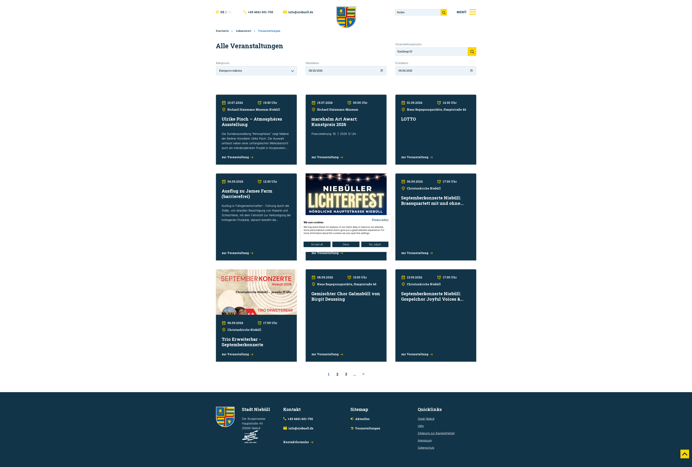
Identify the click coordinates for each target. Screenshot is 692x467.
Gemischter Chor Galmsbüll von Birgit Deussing (336, 271)
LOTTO (400, 97)
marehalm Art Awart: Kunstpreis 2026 (330, 97)
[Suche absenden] (444, 12)
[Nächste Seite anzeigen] (363, 374)
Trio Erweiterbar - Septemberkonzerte (240, 271)
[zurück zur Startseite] (346, 17)
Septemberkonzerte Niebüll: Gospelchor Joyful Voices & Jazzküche (432, 274)
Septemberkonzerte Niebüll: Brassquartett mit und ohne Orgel (435, 176)
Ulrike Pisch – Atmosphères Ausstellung (241, 97)
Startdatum (312, 63)
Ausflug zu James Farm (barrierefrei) (240, 176)
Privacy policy (380, 219)
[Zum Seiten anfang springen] (684, 454)
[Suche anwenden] (472, 51)
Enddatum (401, 63)
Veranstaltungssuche (408, 44)
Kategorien (223, 63)
